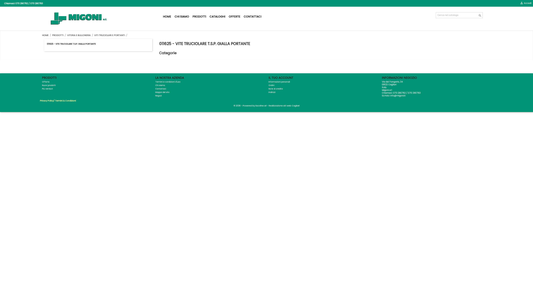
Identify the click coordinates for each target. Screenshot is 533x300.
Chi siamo (182, 16)
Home (167, 16)
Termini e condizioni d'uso (167, 81)
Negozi (158, 95)
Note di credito (276, 88)
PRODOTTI (199, 16)
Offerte (234, 16)
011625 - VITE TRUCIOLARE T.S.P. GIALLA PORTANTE (71, 43)
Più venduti (47, 88)
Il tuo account (281, 78)
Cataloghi (217, 16)
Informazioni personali (279, 81)
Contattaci (252, 16)
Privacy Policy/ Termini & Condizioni (58, 100)
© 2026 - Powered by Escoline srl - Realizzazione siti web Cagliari (267, 105)
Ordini (271, 85)
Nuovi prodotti (49, 85)
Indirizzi (272, 92)
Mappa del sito (162, 92)
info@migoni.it (398, 95)
